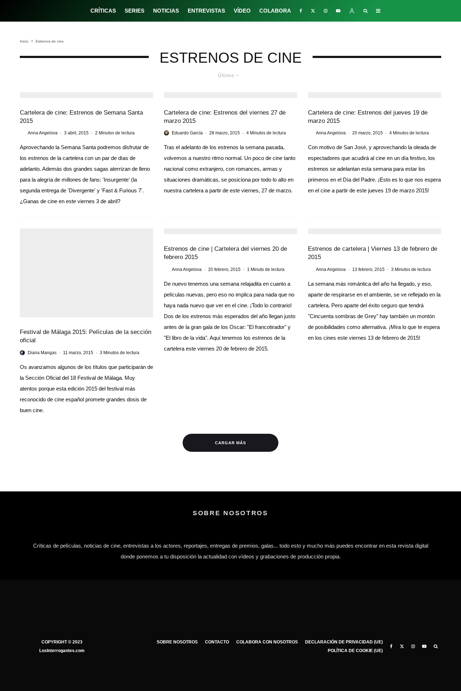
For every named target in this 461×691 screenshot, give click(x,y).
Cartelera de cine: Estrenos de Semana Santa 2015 (81, 116)
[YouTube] (338, 11)
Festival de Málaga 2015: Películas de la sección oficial (85, 336)
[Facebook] (300, 11)
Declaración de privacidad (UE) (344, 642)
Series (134, 11)
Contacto (217, 642)
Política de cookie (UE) (355, 650)
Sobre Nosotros (177, 642)
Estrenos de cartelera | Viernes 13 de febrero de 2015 (372, 252)
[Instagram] (325, 11)
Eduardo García (187, 132)
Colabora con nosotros (267, 642)
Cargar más (230, 443)
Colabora (275, 11)
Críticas (103, 11)
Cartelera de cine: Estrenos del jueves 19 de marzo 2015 (368, 116)
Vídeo (242, 11)
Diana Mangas (42, 352)
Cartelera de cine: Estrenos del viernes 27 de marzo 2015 (225, 116)
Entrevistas (206, 11)
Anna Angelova (43, 132)
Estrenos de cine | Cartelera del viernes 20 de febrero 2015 (225, 252)
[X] (312, 11)
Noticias (166, 11)
